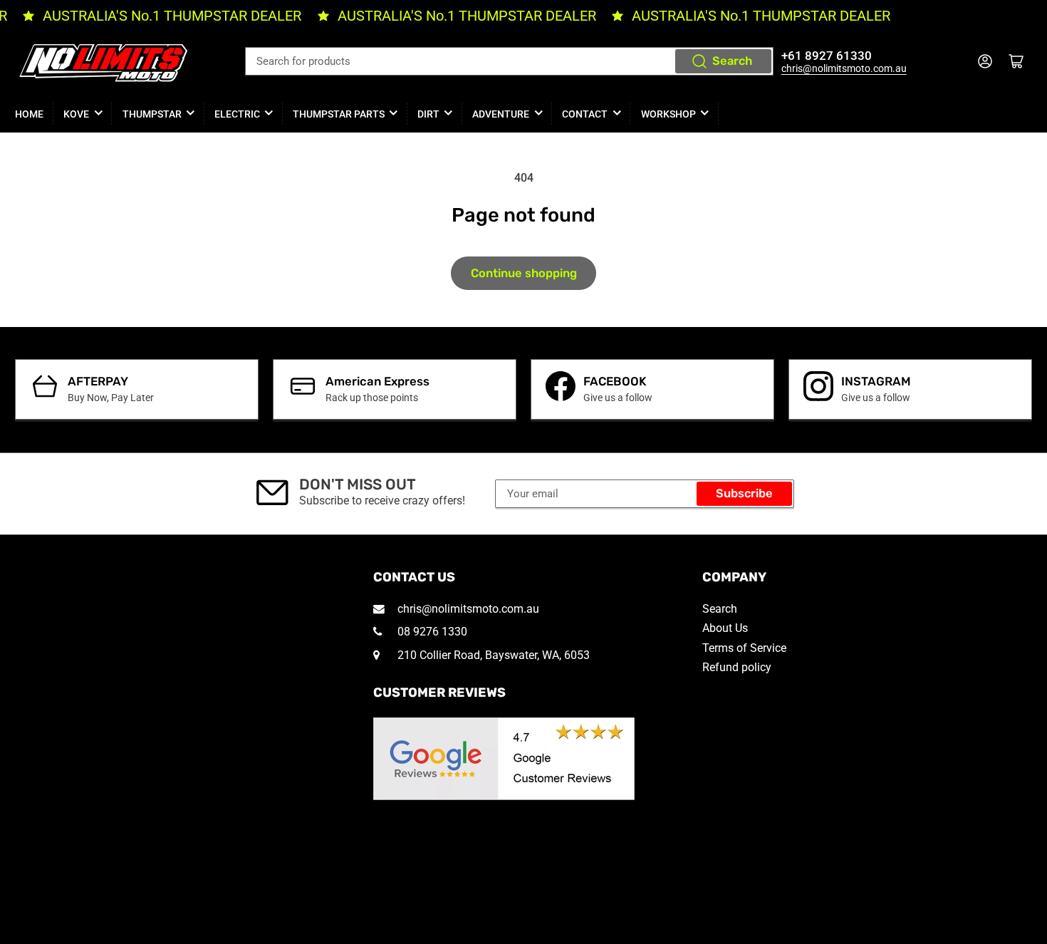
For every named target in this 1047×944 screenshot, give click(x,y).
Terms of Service (744, 648)
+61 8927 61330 (826, 56)
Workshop (668, 114)
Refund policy (736, 667)
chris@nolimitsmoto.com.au (844, 68)
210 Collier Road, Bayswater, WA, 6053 (492, 655)
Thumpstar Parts (339, 114)
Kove (76, 114)
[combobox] (509, 61)
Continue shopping (524, 273)
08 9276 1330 (431, 631)
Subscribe (744, 493)
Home (29, 114)
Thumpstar (152, 114)
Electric (237, 114)
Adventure (500, 114)
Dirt (428, 114)
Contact (585, 114)
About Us (725, 628)
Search (732, 61)
